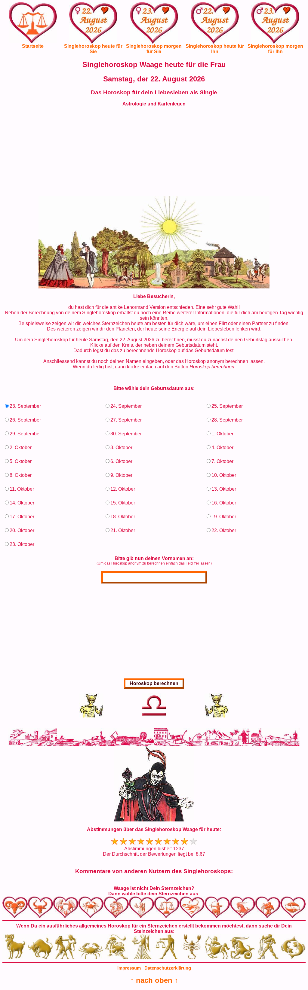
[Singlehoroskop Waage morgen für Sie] (154, 27)
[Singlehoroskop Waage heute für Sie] (93, 27)
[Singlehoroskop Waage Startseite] (33, 41)
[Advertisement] (154, 154)
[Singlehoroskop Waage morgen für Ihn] (275, 27)
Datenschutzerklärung (167, 967)
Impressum (129, 967)
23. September (25, 406)
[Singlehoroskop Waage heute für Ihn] (215, 27)
